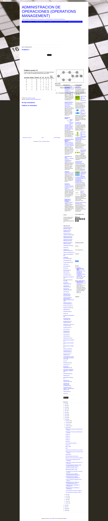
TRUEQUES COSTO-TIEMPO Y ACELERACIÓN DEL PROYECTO (73, 475)
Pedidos (65, 313)
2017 (66, 410)
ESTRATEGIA (66, 274)
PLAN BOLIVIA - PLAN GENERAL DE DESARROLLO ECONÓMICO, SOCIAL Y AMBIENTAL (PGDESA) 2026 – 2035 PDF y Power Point (81, 274)
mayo (67, 497)
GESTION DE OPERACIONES (66, 289)
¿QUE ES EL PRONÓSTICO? (78, 87)
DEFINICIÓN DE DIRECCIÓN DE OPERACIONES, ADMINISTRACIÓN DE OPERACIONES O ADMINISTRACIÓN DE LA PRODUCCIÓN (80, 136)
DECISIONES (66, 266)
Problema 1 (68, 441)
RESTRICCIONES (66, 373)
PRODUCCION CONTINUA (68, 340)
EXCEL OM (68, 444)
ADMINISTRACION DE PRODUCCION (67, 240)
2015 (66, 414)
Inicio (43, 137)
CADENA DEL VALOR (67, 245)
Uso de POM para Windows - (71, 443)
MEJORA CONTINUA (67, 307)
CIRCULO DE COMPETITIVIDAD (67, 250)
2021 (66, 407)
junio (67, 496)
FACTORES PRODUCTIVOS (66, 283)
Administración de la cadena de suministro (67, 234)
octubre (67, 424)
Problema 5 (68, 434)
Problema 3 (68, 437)
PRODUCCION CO (67, 338)
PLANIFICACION (66, 327)
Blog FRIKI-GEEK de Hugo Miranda (81, 281)
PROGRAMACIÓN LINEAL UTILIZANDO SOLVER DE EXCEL (68, 357)
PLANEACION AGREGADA (68, 315)
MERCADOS (65, 309)
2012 (66, 419)
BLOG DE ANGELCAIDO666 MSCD (80, 268)
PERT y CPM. (68, 446)
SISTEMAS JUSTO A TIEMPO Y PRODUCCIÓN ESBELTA (68, 388)
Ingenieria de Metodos (67, 118)
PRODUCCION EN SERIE (68, 342)
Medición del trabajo (67, 305)
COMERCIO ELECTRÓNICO (66, 258)
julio (67, 494)
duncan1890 (52, 518)
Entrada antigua (57, 137)
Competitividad (66, 260)
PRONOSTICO (30, 21)
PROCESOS (65, 336)
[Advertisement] (54, 33)
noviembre (68, 422)
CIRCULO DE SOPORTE (68, 254)
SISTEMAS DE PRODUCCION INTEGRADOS (66, 384)
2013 (66, 417)
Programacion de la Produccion (67, 354)
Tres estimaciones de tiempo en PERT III (74, 490)
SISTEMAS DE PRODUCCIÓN (78, 123)
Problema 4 (68, 436)
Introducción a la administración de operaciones (66, 294)
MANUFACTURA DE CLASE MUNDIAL (67, 303)
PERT (67, 448)
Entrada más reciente (27, 137)
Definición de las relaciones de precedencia (74, 457)
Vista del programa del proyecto (72, 456)
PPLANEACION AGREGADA (66, 332)
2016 (66, 412)
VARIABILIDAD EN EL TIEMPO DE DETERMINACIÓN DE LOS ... (72, 483)
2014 (66, 415)
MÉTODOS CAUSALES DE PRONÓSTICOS (80, 203)
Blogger (64, 518)
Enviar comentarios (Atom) (44, 141)
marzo (67, 501)
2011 (66, 505)
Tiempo (64, 393)
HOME (24, 21)
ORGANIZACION (66, 311)
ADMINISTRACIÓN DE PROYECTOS (33, 99)
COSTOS (65, 264)
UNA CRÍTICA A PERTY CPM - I (72, 469)
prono (64, 360)
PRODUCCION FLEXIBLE (68, 345)
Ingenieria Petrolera (69, 102)
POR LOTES (65, 329)
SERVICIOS (65, 375)
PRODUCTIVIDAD (67, 348)
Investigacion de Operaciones (68, 87)
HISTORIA (65, 291)
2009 (66, 508)
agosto (67, 427)
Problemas (65, 334)
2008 (66, 510)
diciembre (68, 420)
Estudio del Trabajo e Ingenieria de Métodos (69, 140)
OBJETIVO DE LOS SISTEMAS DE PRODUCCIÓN (80, 99)
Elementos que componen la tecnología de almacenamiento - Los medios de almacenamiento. (69, 187)
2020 (66, 408)
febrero (67, 502)
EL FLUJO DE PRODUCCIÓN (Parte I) (83, 151)
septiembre (68, 425)
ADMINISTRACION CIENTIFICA (67, 231)
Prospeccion (65, 364)
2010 (66, 506)
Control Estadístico (67, 262)
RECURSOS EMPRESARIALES (67, 367)
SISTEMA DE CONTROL (68, 377)
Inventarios (67, 183)
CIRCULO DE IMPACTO (68, 252)
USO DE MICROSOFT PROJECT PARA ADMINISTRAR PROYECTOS (73, 466)
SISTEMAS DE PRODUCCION (40, 21)
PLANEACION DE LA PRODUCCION (67, 322)
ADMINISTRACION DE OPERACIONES (74, 21)
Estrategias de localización (68, 276)
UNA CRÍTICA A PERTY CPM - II (72, 467)
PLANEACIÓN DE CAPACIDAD (66, 319)
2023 (66, 403)
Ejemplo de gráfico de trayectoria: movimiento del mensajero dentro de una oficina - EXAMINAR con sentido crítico (69, 144)
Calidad (64, 247)
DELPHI (64, 268)
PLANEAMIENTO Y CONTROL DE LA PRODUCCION (57, 21)
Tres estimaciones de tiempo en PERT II (74, 492)
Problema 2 (68, 439)
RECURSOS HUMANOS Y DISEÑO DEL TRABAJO (68, 370)
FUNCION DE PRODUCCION (66, 286)
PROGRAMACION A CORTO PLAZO (67, 351)
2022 (66, 405)
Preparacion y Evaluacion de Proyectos (68, 200)
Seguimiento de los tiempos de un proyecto (74, 449)
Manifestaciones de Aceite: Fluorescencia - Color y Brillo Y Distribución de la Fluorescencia (69, 105)
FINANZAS (67, 171)
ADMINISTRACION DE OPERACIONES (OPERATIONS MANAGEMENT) (49, 11)
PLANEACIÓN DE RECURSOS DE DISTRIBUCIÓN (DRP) (79, 162)
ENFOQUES (65, 272)
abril (67, 499)
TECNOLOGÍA (66, 391)
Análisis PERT (68, 454)
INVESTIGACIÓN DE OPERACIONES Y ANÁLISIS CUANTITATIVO (68, 298)
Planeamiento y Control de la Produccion (68, 325)
